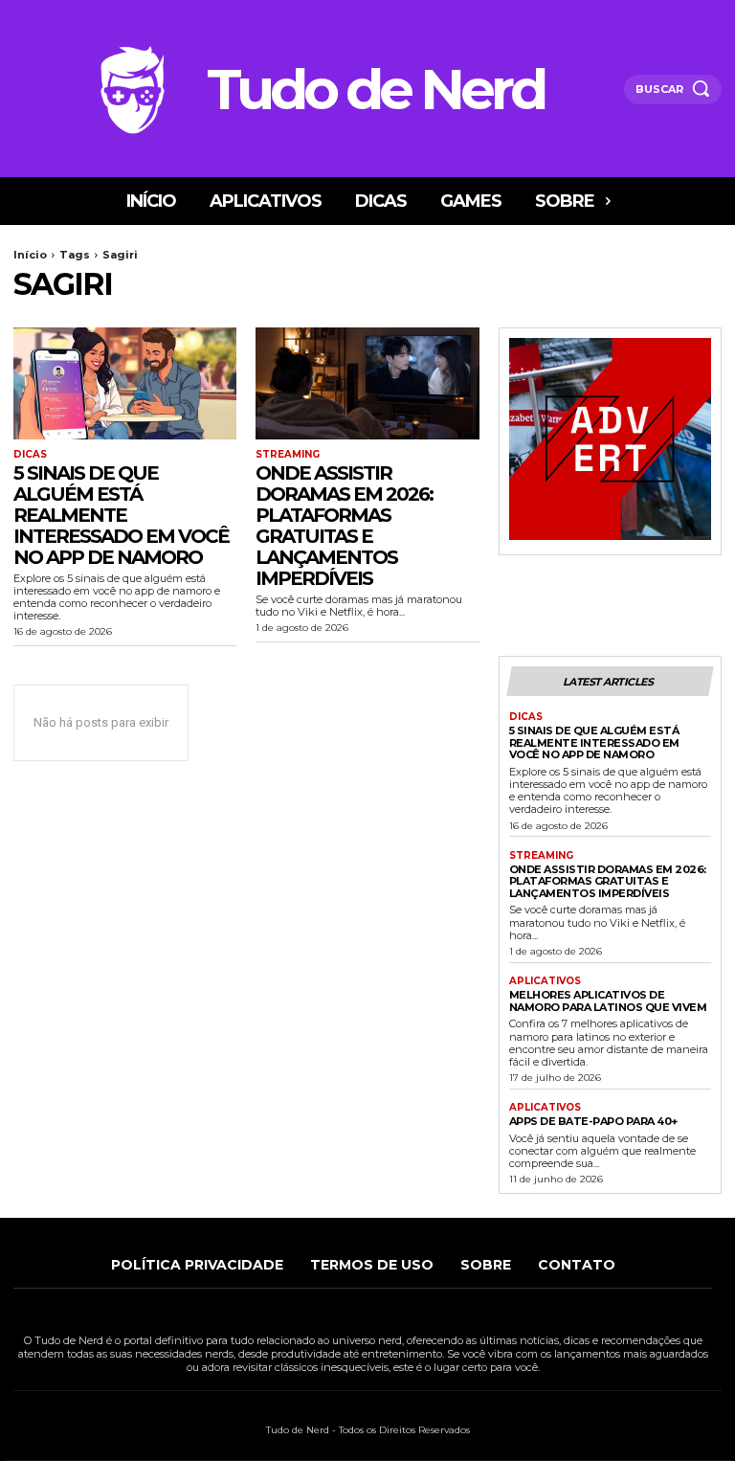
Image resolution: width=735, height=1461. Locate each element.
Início (30, 254)
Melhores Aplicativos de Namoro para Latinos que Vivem (608, 1001)
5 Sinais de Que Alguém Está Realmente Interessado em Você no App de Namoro (121, 515)
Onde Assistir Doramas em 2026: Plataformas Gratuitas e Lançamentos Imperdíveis (344, 525)
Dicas (30, 455)
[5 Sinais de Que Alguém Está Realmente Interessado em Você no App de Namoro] (124, 383)
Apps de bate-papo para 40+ (593, 1121)
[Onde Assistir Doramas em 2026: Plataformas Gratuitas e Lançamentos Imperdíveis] (367, 383)
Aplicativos (545, 981)
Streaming (288, 455)
